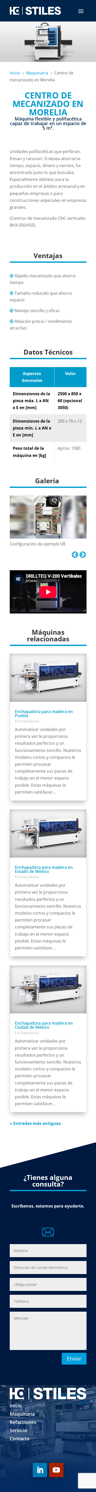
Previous (73, 553)
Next (81, 553)
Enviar (74, 1358)
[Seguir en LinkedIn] (40, 1470)
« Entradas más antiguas (35, 1123)
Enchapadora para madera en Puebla (44, 713)
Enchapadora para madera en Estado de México (44, 869)
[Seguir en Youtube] (56, 1470)
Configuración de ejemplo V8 (37, 544)
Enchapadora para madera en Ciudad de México (44, 1025)
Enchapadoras (27, 721)
